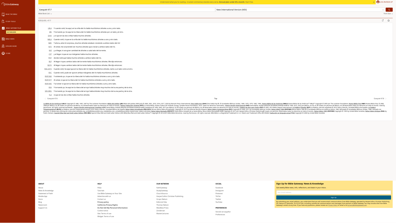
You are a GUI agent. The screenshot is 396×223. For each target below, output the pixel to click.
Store (40, 199)
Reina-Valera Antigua (372, 111)
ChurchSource (162, 193)
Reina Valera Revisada (159, 111)
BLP (50, 61)
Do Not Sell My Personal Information (112, 208)
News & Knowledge (46, 190)
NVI (50, 50)
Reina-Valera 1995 (320, 111)
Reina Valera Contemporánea (218, 109)
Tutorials (100, 190)
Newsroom (42, 205)
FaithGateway (161, 188)
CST (50, 54)
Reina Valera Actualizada (134, 109)
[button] (384, 2)
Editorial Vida (161, 202)
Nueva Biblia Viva (355, 104)
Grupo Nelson (161, 199)
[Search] (389, 10)
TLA (50, 95)
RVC (50, 73)
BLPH (50, 65)
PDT (50, 58)
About (40, 188)
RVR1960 (48, 76)
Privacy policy (103, 202)
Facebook (219, 188)
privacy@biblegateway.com (357, 205)
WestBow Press (162, 208)
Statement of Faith (45, 193)
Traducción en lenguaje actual (280, 113)
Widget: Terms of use (105, 216)
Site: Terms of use (104, 213)
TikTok (218, 196)
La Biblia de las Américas (52, 104)
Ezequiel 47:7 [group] (44, 20)
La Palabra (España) (299, 107)
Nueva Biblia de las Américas (272, 104)
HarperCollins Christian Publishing (169, 196)
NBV (50, 43)
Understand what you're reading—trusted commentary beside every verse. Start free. (206, 2)
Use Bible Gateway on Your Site (109, 193)
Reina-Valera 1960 (277, 109)
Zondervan (160, 210)
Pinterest (219, 193)
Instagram (220, 190)
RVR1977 (48, 80)
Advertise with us (104, 196)
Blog (40, 202)
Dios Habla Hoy (196, 104)
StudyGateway (162, 190)
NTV (50, 47)
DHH (50, 36)
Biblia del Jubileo (113, 104)
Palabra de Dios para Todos (249, 107)
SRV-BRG (48, 91)
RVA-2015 (48, 69)
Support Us (42, 208)
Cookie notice (102, 210)
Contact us (101, 199)
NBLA (50, 39)
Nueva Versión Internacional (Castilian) (88, 107)
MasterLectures (162, 213)
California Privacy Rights (107, 205)
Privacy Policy (333, 205)
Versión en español (223, 212)
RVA (50, 87)
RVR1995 (48, 84)
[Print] (388, 20)
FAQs (99, 188)
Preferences (220, 214)
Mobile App (42, 196)
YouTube (219, 202)
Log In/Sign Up (386, 2)
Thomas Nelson (162, 205)
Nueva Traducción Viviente (129, 105)
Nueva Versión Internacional (235, 105)
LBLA (50, 28)
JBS (50, 32)
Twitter (218, 199)
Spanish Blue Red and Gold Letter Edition (68, 113)
